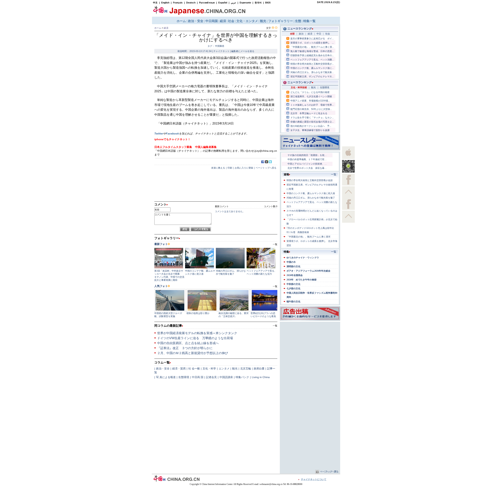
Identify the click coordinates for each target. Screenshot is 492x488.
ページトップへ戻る (266, 168)
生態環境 (183, 377)
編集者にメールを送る (242, 51)
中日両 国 (197, 377)
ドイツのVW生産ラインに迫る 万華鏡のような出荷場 (195, 338)
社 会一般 (194, 368)
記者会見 (211, 377)
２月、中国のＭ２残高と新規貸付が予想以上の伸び (192, 353)
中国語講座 (226, 377)
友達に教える (218, 168)
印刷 (230, 168)
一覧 (275, 325)
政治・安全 (163, 368)
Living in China (261, 377)
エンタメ (224, 368)
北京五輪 (245, 368)
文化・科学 (209, 368)
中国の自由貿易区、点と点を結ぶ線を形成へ (188, 343)
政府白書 (259, 368)
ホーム (157, 28)
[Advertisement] (310, 347)
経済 (166, 28)
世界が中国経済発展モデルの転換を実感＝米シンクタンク (197, 333)
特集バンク (242, 377)
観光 (235, 368)
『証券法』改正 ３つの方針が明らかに (185, 348)
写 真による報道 (166, 377)
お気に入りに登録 (244, 168)
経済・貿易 (179, 368)
